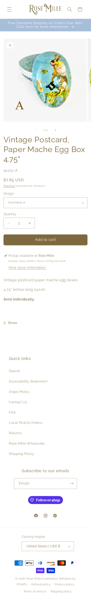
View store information (27, 267)
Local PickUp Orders (25, 422)
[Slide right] (55, 130)
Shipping (9, 185)
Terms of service (35, 591)
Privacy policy (64, 584)
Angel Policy (19, 392)
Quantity (10, 214)
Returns (15, 433)
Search (14, 371)
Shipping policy (61, 591)
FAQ (12, 412)
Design (9, 193)
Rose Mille (34, 578)
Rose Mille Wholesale (27, 443)
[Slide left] (35, 130)
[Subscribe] (72, 483)
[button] (9, 9)
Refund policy (41, 584)
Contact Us (18, 402)
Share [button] (12, 323)
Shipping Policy (21, 454)
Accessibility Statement (28, 381)
